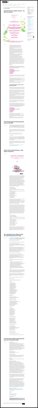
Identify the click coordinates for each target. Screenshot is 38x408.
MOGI (17, 5)
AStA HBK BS (5, 44)
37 (7, 403)
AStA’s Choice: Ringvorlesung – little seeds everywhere (13, 151)
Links (19, 5)
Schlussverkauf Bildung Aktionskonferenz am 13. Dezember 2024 (14, 339)
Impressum (29, 40)
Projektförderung (14, 5)
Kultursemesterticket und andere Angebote (7, 5)
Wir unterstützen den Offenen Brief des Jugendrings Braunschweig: (13, 235)
